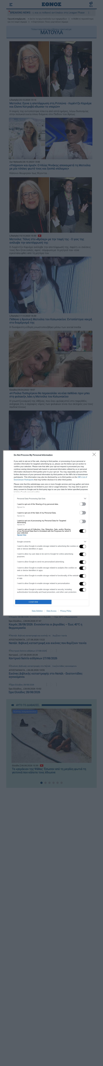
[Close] (95, 455)
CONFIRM (33, 602)
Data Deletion (37, 611)
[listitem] (51, 498)
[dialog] (51, 533)
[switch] (82, 504)
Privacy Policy (65, 611)
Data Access (51, 611)
